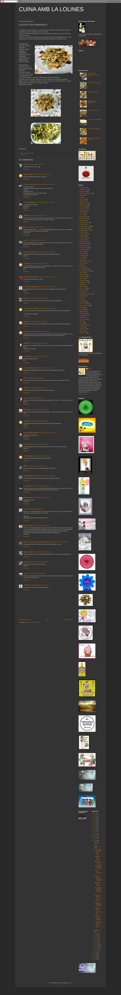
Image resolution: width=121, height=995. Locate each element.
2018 (94, 831)
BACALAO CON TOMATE (97, 884)
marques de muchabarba (30, 252)
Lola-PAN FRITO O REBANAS (31, 432)
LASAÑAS (82, 267)
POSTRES (82, 309)
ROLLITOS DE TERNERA (94, 128)
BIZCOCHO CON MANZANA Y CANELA (98, 878)
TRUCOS (82, 331)
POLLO (82, 307)
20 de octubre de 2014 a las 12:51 (36, 227)
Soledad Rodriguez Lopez (30, 476)
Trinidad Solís (27, 421)
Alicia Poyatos (27, 444)
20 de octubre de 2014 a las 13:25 (46, 276)
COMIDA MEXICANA (85, 230)
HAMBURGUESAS (85, 261)
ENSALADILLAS (84, 247)
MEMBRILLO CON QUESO (98, 858)
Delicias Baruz (27, 409)
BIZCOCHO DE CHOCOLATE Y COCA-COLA (94, 75)
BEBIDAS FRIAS (84, 203)
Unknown (25, 321)
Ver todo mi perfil (82, 394)
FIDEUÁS (82, 251)
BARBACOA (83, 201)
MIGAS (81, 284)
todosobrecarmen (28, 174)
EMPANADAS (83, 242)
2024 (94, 818)
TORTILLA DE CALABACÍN (95, 119)
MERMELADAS (84, 282)
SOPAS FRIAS (83, 325)
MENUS (82, 278)
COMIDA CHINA (84, 228)
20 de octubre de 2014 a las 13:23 (40, 263)
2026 (94, 814)
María (24, 573)
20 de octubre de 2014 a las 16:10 (39, 343)
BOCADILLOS (83, 209)
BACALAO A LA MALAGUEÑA (91, 102)
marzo (96, 945)
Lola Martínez (27, 263)
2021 (94, 825)
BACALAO (82, 199)
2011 (94, 956)
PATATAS (82, 296)
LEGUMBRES (83, 269)
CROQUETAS (83, 238)
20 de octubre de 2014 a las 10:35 (35, 164)
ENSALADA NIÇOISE (98, 862)
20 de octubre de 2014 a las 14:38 (41, 331)
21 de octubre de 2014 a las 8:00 (40, 409)
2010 (94, 958)
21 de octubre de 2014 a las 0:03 (36, 378)
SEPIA (81, 321)
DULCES (82, 240)
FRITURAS (83, 253)
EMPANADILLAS (84, 243)
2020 (94, 827)
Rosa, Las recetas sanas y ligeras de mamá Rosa (36, 542)
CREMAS (82, 236)
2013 (94, 952)
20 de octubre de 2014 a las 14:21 (38, 321)
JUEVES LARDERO (93, 92)
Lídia (24, 164)
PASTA (26, 154)
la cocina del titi (27, 486)
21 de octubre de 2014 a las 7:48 (33, 398)
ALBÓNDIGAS (83, 189)
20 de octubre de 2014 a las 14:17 (48, 308)
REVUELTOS (83, 313)
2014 (94, 840)
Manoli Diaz (26, 343)
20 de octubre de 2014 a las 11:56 (38, 215)
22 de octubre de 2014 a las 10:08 (59, 542)
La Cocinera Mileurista (29, 202)
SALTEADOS (83, 319)
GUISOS (82, 257)
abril (96, 942)
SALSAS (82, 317)
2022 (94, 822)
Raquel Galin (26, 562)
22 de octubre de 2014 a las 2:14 (41, 497)
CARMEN (26, 215)
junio (96, 938)
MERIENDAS (83, 280)
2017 (94, 834)
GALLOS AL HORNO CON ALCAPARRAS (98, 898)
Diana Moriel (26, 356)
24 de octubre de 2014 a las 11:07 (40, 585)
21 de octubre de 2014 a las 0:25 (37, 388)
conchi (25, 378)
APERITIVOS (83, 191)
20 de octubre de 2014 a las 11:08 (45, 202)
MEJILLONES (83, 276)
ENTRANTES (83, 249)
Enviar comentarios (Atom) (33, 622)
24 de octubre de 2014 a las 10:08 (36, 573)
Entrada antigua (68, 619)
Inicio (47, 619)
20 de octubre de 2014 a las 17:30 (39, 356)
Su (24, 398)
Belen (25, 227)
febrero (97, 947)
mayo (96, 940)
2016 (94, 836)
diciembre (97, 842)
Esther (25, 240)
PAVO (81, 300)
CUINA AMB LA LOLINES (51, 9)
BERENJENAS (84, 205)
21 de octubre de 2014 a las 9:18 (48, 432)
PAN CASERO (83, 288)
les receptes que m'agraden (30, 308)
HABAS (82, 259)
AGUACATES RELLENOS (94, 82)
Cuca (24, 509)
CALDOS (82, 212)
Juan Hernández (27, 525)
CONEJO (82, 232)
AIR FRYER (83, 187)
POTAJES (82, 311)
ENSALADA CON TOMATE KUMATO (98, 917)
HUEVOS (82, 263)
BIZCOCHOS (83, 207)
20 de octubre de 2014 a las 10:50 (42, 174)
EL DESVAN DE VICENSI (30, 276)
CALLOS (82, 214)
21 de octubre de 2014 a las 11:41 (37, 466)
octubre (97, 849)
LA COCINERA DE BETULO (30, 286)
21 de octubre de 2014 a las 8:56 (39, 421)
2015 (94, 838)
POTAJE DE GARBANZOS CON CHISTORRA (98, 890)
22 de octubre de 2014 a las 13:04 (43, 552)
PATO (81, 298)
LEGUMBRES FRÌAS (85, 271)
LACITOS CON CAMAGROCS (98, 872)
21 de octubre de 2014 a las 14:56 (46, 476)
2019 (94, 829)
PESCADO (82, 301)
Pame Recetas (27, 331)
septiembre (98, 930)
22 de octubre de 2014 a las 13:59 (39, 562)
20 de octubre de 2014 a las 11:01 (46, 184)
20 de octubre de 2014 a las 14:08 (38, 298)
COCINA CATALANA (85, 226)
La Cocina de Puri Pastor (30, 184)
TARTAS (82, 327)
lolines (90, 368)
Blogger (70, 983)
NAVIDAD (82, 286)
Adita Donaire (27, 585)
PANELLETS (83, 290)
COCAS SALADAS (85, 222)
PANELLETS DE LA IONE (98, 853)
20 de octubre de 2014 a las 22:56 (44, 368)
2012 (94, 954)
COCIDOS (82, 224)
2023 (94, 820)
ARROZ (82, 195)
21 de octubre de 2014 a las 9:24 (40, 444)
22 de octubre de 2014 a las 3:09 (35, 509)
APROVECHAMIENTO (85, 193)
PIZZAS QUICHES (84, 305)
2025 (94, 816)
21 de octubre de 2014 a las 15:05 (41, 486)
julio (96, 936)
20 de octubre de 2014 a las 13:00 (36, 240)
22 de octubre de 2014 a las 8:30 (41, 525)
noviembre (97, 846)
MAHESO (82, 272)
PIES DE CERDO (84, 303)
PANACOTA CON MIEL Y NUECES (98, 904)
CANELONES (83, 216)
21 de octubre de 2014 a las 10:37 (42, 456)
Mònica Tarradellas (28, 552)
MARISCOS (83, 274)
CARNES (82, 220)
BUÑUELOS (83, 211)
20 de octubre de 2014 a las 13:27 (47, 286)
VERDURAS (83, 332)
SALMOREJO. (83, 315)
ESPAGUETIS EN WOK (94, 110)
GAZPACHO (83, 255)
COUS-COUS (83, 234)
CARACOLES (83, 218)
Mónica (25, 466)
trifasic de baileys (28, 456)
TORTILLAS (83, 329)
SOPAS (82, 323)
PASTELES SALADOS (85, 294)
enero (96, 949)
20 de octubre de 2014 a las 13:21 (46, 252)
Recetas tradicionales (29, 368)
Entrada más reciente (24, 619)
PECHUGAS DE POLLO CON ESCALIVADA (98, 924)
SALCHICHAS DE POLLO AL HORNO (98, 866)
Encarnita (26, 298)
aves (81, 197)
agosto (97, 933)
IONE (81, 265)
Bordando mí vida (28, 497)
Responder (26, 169)
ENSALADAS (83, 245)
